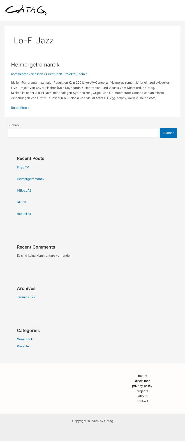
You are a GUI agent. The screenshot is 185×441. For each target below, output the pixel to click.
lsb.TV (21, 202)
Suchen (13, 125)
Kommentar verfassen (27, 74)
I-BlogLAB (24, 190)
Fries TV (23, 167)
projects (142, 391)
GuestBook (54, 74)
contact (142, 401)
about (142, 396)
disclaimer (142, 381)
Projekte (70, 74)
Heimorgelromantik (35, 64)
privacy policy (142, 386)
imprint (142, 375)
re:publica (24, 214)
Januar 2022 (26, 297)
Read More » (20, 107)
